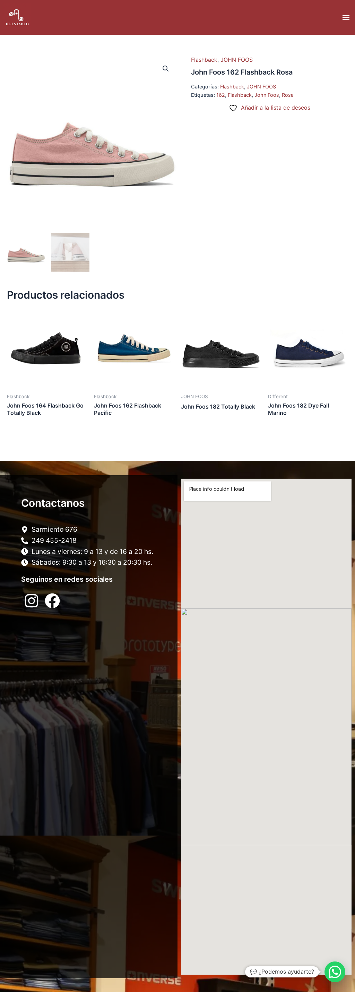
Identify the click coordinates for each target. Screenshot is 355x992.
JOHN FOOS (236, 59)
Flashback (204, 59)
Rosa (288, 95)
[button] (346, 17)
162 (220, 95)
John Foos (266, 95)
